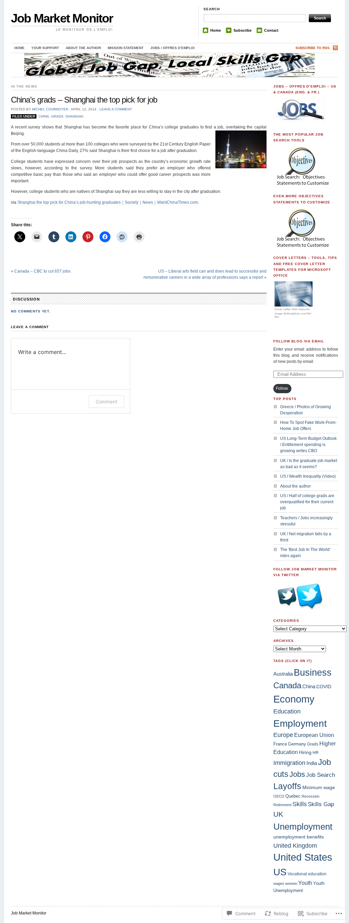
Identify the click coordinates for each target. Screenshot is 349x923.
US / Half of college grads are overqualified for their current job (307, 501)
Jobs (297, 774)
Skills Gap (321, 804)
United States (302, 857)
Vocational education (307, 874)
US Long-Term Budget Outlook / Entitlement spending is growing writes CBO (308, 444)
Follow (282, 388)
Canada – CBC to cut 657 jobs (41, 271)
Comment (106, 401)
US (280, 872)
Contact (271, 30)
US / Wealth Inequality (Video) (308, 476)
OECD (278, 796)
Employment (300, 723)
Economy (294, 699)
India (311, 763)
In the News (24, 86)
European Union (314, 735)
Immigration (289, 762)
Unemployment (302, 826)
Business (313, 672)
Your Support (45, 48)
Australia (283, 674)
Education (287, 711)
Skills (299, 804)
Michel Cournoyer (50, 109)
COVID (323, 686)
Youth (305, 883)
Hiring (305, 752)
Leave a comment (116, 109)
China (44, 116)
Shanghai (74, 116)
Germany (297, 744)
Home (215, 30)
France (280, 744)
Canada (287, 685)
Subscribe (242, 30)
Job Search (320, 775)
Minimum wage (318, 787)
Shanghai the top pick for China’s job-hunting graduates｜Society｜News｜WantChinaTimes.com (107, 202)
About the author (83, 48)
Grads (57, 116)
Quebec (293, 796)
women (291, 883)
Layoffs (287, 786)
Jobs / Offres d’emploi (172, 48)
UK (278, 814)
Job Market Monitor (62, 18)
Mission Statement (125, 48)
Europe (283, 735)
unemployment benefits (298, 837)
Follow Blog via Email (298, 341)
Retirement (282, 805)
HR (316, 752)
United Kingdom (295, 845)
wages (278, 883)
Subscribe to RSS (312, 48)
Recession (310, 796)
